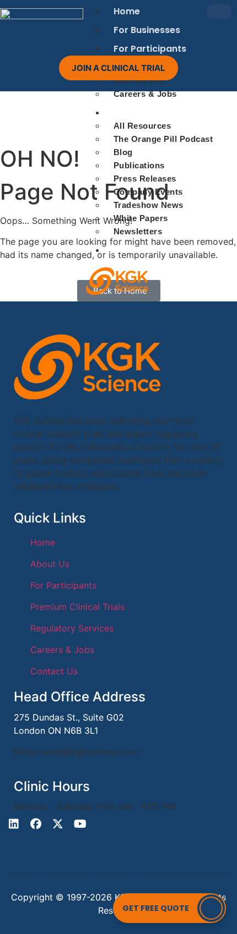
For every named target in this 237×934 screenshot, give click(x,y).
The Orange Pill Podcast (163, 139)
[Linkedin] (13, 823)
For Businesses (147, 30)
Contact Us (139, 250)
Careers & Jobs (145, 93)
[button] (169, 908)
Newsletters (138, 231)
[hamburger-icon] (219, 11)
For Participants (150, 48)
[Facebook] (35, 823)
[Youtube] (79, 823)
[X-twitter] (57, 823)
